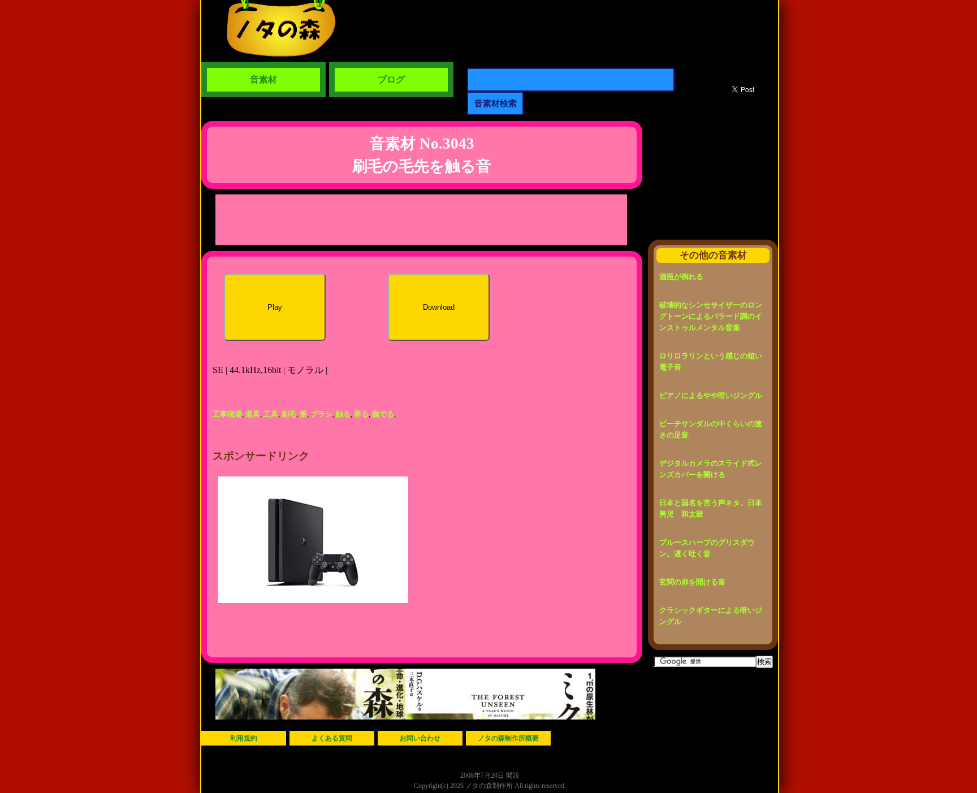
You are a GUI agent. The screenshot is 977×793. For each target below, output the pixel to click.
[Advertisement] (421, 219)
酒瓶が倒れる (681, 276)
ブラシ (321, 414)
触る (343, 414)
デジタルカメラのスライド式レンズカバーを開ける (710, 469)
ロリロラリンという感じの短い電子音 (710, 361)
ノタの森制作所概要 (508, 738)
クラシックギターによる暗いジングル (710, 616)
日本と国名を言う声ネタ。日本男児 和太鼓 (710, 508)
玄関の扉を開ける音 (692, 582)
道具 (252, 414)
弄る (361, 414)
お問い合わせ (420, 738)
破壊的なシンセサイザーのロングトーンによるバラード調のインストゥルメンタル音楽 (710, 316)
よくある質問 (332, 738)
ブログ (391, 79)
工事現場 (227, 414)
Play (274, 307)
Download (439, 307)
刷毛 (289, 414)
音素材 (263, 79)
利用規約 (243, 738)
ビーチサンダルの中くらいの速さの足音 (710, 429)
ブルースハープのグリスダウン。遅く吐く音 (707, 548)
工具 (270, 414)
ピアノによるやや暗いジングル (710, 395)
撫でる (383, 414)
